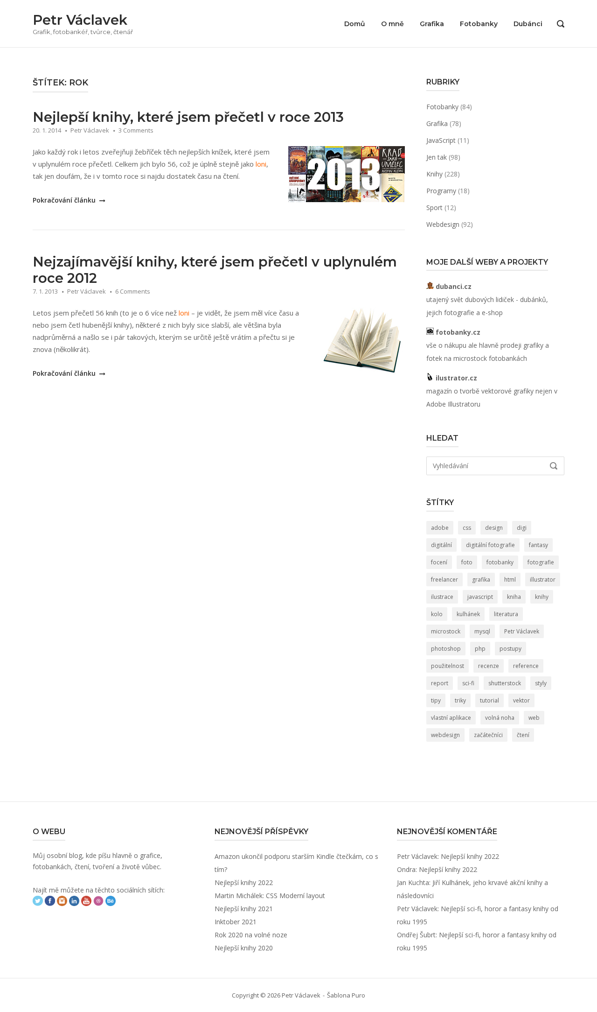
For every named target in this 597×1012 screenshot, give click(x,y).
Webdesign (442, 224)
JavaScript (441, 140)
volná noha (499, 718)
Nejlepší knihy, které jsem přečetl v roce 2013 (188, 117)
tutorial (489, 700)
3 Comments (135, 130)
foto (466, 562)
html (510, 579)
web (534, 718)
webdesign (445, 735)
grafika (481, 579)
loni (261, 164)
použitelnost (447, 666)
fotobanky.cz (457, 332)
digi (522, 528)
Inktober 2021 (236, 921)
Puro (358, 995)
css (467, 528)
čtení (523, 735)
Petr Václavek (80, 20)
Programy (441, 190)
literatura (506, 614)
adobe (440, 528)
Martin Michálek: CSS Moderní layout (270, 895)
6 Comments (132, 291)
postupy (510, 649)
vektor (521, 700)
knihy (541, 597)
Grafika (432, 24)
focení (439, 562)
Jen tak (436, 157)
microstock (445, 631)
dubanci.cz (453, 286)
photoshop (446, 649)
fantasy (538, 545)
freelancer (444, 579)
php (480, 649)
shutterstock (504, 683)
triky (460, 700)
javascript (480, 597)
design (494, 528)
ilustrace (442, 597)
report (439, 683)
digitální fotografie (490, 545)
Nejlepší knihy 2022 (244, 882)
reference (526, 666)
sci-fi (468, 683)
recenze (488, 666)
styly (541, 683)
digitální (441, 545)
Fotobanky (479, 24)
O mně (392, 24)
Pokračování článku (65, 200)
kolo (437, 614)
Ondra (406, 869)
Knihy (434, 173)
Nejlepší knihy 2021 (244, 908)
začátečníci (488, 735)
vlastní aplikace (451, 718)
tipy (436, 700)
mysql (482, 631)
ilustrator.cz (455, 377)
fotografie (541, 562)
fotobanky (500, 562)
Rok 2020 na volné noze (251, 934)
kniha (514, 597)
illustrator (542, 579)
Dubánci (528, 24)
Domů (354, 24)
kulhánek (468, 614)
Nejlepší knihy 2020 (244, 947)
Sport (434, 207)
